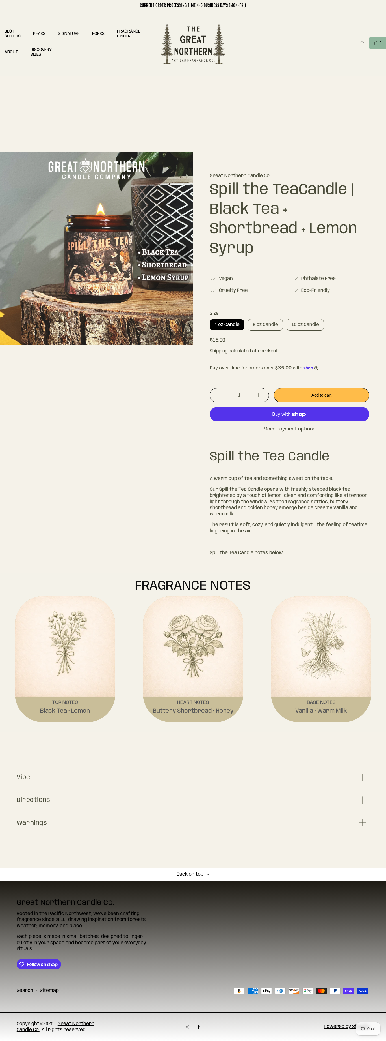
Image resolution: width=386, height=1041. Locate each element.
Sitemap (49, 990)
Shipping (218, 351)
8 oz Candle (268, 326)
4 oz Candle (229, 326)
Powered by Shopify (346, 1026)
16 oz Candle (308, 326)
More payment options (290, 429)
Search (25, 990)
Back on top (190, 874)
